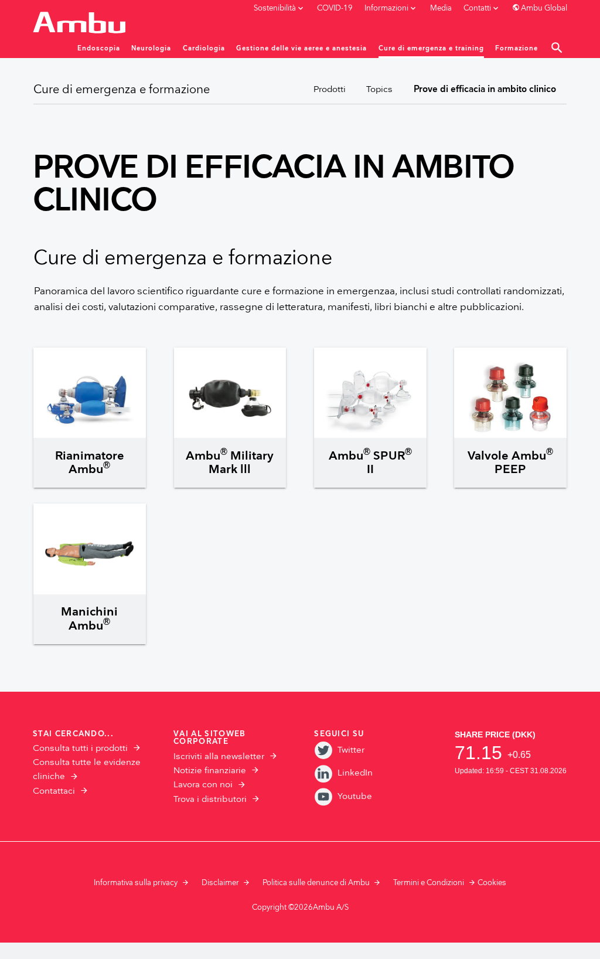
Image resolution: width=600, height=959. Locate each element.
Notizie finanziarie (209, 771)
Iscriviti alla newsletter (218, 756)
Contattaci (54, 791)
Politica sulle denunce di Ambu (316, 882)
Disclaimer (220, 882)
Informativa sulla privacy (136, 882)
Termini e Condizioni (428, 882)
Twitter (351, 750)
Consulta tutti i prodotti (80, 748)
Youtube (354, 796)
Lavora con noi (203, 785)
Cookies (492, 882)
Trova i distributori (210, 799)
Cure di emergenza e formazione (121, 90)
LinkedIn (355, 773)
